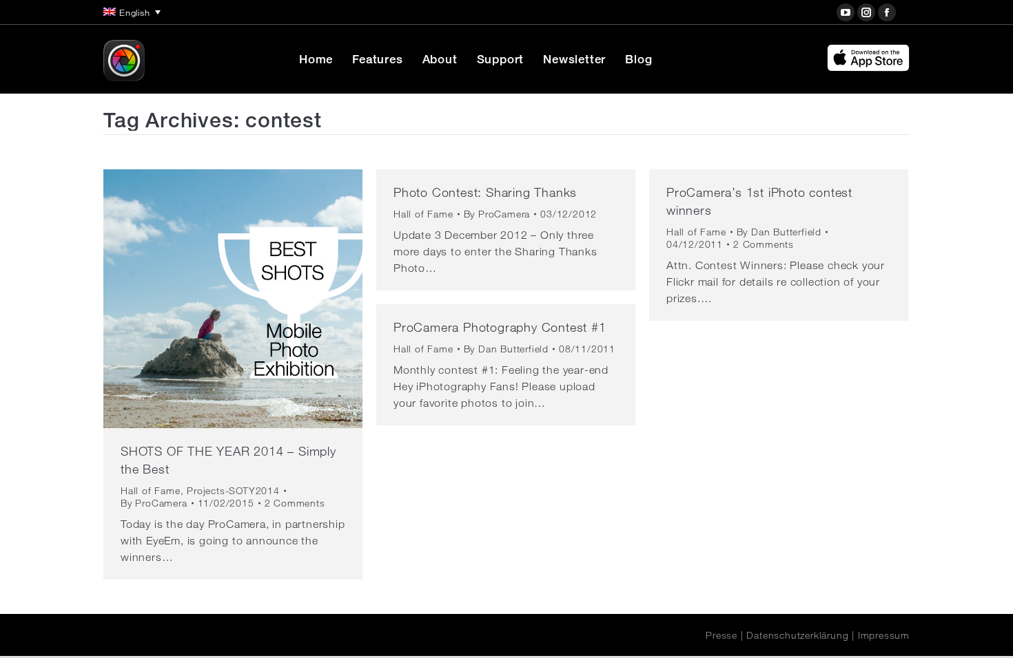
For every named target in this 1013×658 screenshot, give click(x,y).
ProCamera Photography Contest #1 (499, 327)
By (154, 503)
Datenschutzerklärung (797, 635)
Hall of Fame (151, 491)
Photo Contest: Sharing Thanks (485, 192)
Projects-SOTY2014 (233, 491)
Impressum (884, 635)
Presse (721, 635)
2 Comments (295, 503)
